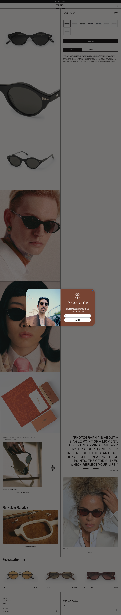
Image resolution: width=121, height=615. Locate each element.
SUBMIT (77, 320)
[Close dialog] (92, 291)
